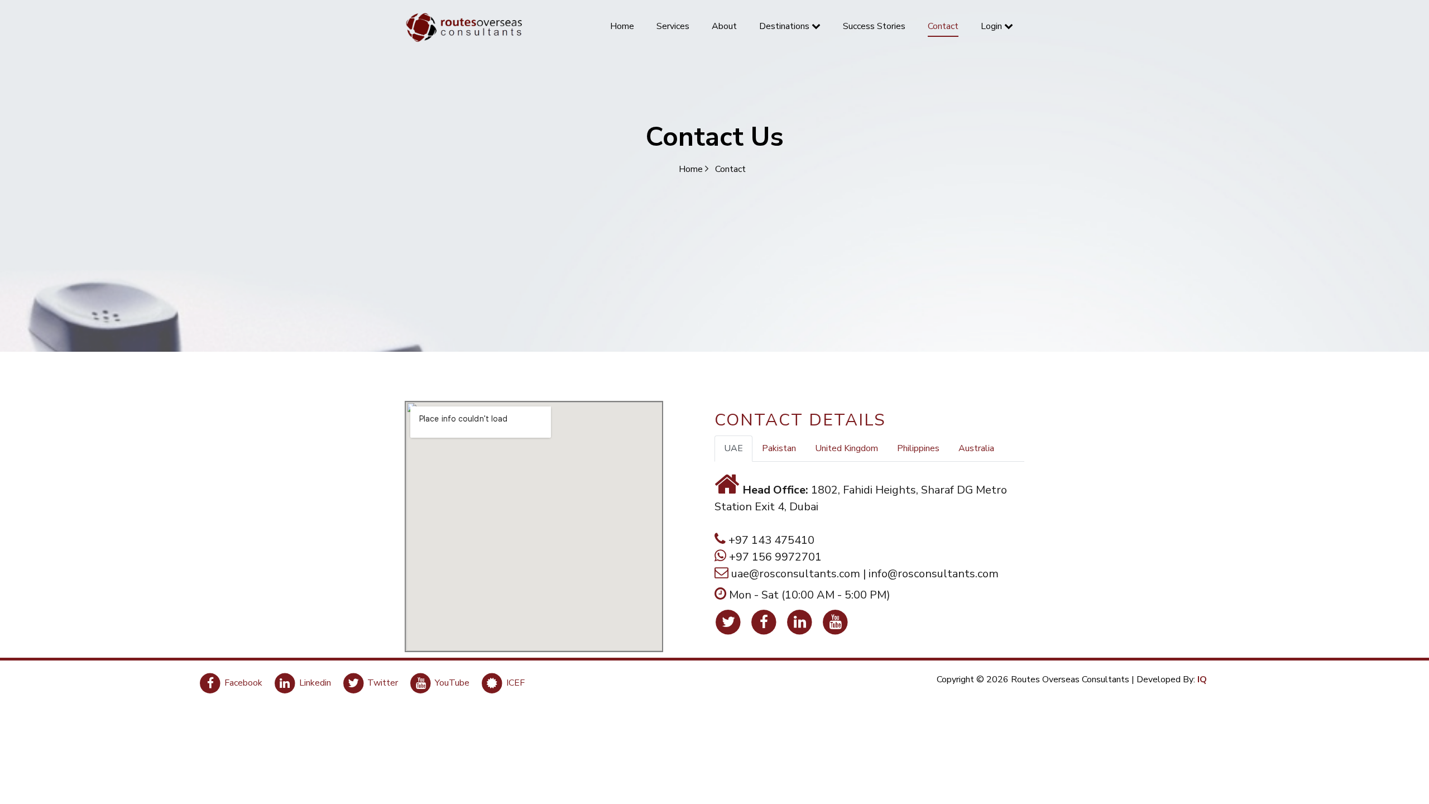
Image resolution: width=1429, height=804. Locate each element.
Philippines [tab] (918, 448)
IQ (1202, 679)
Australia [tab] (976, 448)
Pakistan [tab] (779, 448)
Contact (730, 169)
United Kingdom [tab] (846, 448)
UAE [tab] (733, 448)
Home (692, 169)
